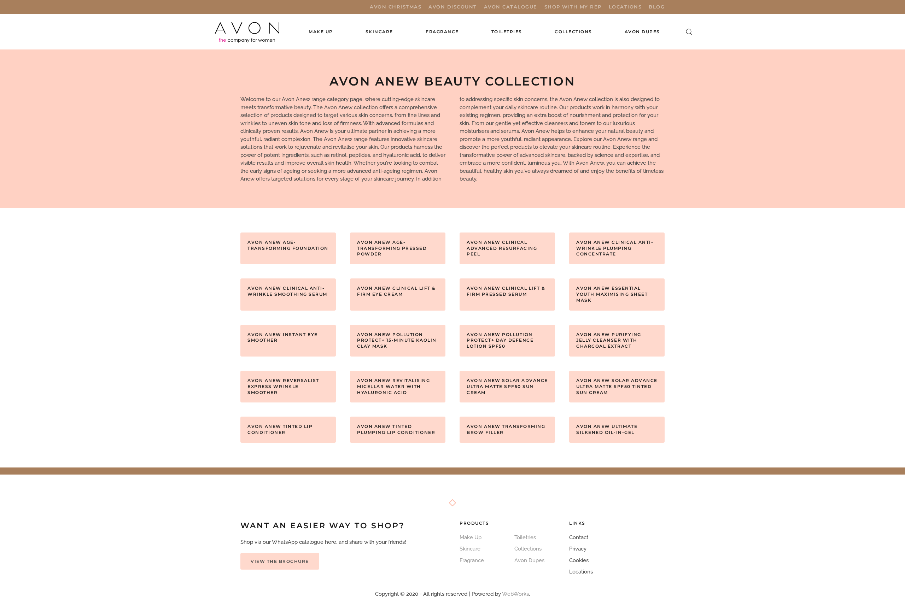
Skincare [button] (379, 31)
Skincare (470, 549)
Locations (625, 7)
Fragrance (472, 560)
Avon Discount (452, 7)
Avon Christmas (395, 7)
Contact (578, 537)
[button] (689, 31)
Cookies (579, 560)
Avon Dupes (642, 31)
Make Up (470, 537)
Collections (573, 31)
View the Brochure (280, 561)
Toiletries (525, 537)
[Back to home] (248, 31)
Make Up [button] (321, 31)
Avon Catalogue (510, 7)
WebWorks (515, 594)
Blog (657, 7)
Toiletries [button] (506, 31)
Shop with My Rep (573, 7)
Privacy (577, 549)
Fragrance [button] (442, 31)
